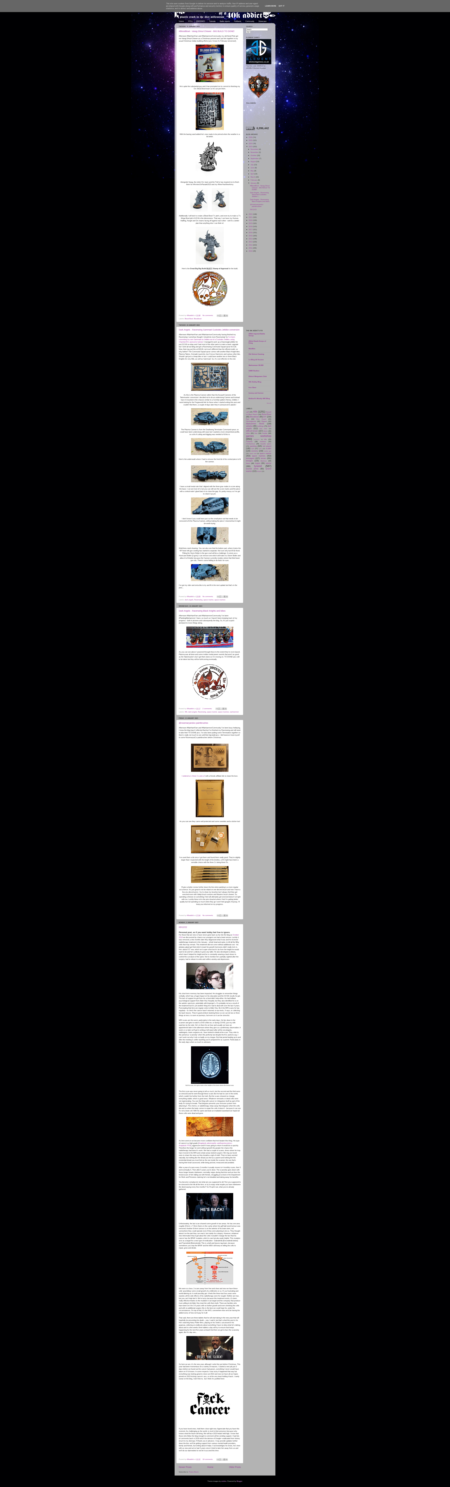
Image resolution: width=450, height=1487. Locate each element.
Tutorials (212, 21)
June (253, 168)
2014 (251, 239)
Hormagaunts (251, 421)
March (253, 177)
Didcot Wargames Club (258, 376)
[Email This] (218, 315)
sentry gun (267, 451)
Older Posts (235, 1467)
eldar (248, 433)
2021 (251, 217)
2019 (251, 223)
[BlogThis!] (220, 315)
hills (265, 439)
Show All (269, 403)
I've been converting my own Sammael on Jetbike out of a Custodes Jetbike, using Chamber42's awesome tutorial (207, 339)
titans (248, 463)
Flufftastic (237, 21)
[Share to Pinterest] (227, 315)
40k (186, 712)
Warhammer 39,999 (256, 365)
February (254, 180)
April (252, 174)
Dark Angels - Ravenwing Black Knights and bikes (202, 611)
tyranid (258, 466)
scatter (268, 448)
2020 (251, 220)
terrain (263, 458)
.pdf (247, 412)
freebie (264, 433)
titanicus (264, 461)
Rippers (264, 421)
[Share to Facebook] (224, 315)
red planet (267, 446)
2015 (251, 236)
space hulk (253, 453)
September (255, 158)
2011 (251, 248)
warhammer (234, 712)
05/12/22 (183, 927)
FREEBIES (200, 21)
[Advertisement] (258, 291)
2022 (251, 214)
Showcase (262, 21)
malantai (249, 441)
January (254, 183)
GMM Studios (254, 371)
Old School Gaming (256, 354)
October (254, 155)
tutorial (268, 463)
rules (260, 448)
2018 (251, 226)
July (252, 165)
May (252, 171)
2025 (251, 140)
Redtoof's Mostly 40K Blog (259, 398)
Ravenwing (198, 600)
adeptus (249, 426)
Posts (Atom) (194, 1472)
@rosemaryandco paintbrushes (193, 723)
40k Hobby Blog (255, 382)
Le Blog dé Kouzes (256, 360)
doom (265, 431)
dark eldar (263, 428)
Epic (247, 419)
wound (259, 471)
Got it (282, 6)
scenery (254, 451)
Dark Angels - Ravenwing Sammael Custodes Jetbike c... (259, 194)
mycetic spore (265, 444)
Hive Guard (261, 419)
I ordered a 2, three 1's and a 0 (193, 776)
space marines (219, 600)
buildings (260, 426)
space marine (208, 600)
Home (181, 21)
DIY (264, 417)
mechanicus (250, 444)
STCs (190, 21)
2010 (251, 251)
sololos (223, 1481)
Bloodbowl (197, 319)
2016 (251, 232)
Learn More (270, 6)
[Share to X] (222, 315)
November (255, 152)
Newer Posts (185, 1467)
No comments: (208, 315)
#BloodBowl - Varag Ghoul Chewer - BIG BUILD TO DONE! (206, 31)
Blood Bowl (189, 319)
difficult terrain (252, 431)
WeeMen (252, 349)
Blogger (239, 1481)
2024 (251, 143)
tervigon (249, 461)
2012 (251, 245)
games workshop (258, 436)
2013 (251, 242)
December (255, 149)
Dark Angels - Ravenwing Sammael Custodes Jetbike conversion (209, 330)
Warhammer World (255, 424)
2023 (251, 146)
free (256, 433)
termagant (250, 458)
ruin (252, 448)
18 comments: (208, 1459)
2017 (251, 229)
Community (249, 21)
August (253, 161)
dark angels (189, 600)
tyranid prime (252, 469)
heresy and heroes (256, 393)
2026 (251, 137)
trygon (257, 463)
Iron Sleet (252, 387)
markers (263, 441)
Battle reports (225, 21)
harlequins (257, 439)
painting (253, 446)
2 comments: (207, 709)
